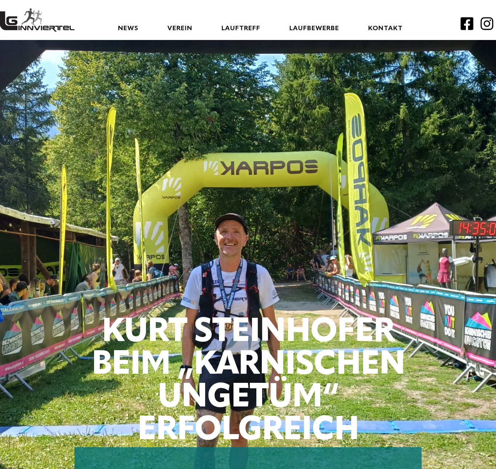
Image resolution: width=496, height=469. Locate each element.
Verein (179, 28)
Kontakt (385, 28)
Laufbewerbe (314, 28)
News (128, 28)
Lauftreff (240, 28)
